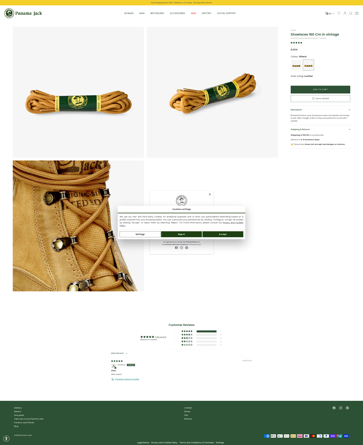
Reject (181, 234)
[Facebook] (176, 247)
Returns (17, 411)
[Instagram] (181, 247)
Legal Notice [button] (143, 442)
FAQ (186, 415)
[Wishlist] (339, 13)
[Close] (210, 194)
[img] (117, 361)
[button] (296, 42)
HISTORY (206, 13)
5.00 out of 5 (160, 337)
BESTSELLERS (157, 13)
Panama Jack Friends (24, 422)
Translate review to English (127, 379)
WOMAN (128, 13)
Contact (188, 407)
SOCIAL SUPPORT (226, 13)
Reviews (188, 419)
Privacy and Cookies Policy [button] (164, 442)
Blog (16, 426)
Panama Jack (26, 435)
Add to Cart (320, 89)
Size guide (19, 415)
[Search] (351, 13)
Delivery (18, 407)
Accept (223, 234)
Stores (187, 411)
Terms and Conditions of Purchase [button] (196, 442)
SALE (193, 13)
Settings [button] (220, 442)
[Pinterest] (186, 247)
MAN (141, 13)
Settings (140, 234)
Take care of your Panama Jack (29, 419)
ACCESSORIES (177, 13)
